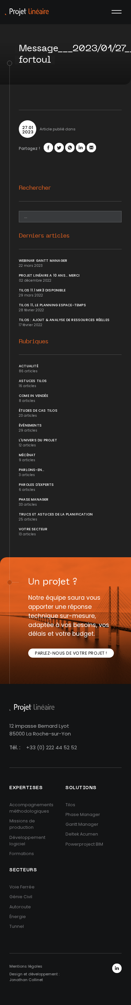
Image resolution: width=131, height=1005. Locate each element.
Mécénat (27, 455)
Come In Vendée (33, 395)
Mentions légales (25, 966)
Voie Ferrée (22, 887)
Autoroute (20, 907)
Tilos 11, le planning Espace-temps (52, 305)
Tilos (70, 805)
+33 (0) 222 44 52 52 (51, 747)
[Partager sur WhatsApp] (70, 147)
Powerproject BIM (84, 844)
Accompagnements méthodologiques (31, 808)
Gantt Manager (82, 824)
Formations (21, 853)
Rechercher (35, 188)
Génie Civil (20, 897)
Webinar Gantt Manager (43, 260)
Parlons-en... (31, 469)
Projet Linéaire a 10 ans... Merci (49, 275)
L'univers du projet (38, 440)
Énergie (17, 916)
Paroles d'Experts (36, 484)
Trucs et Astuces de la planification (56, 514)
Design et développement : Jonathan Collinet (34, 976)
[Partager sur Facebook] (48, 147)
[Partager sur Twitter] (59, 147)
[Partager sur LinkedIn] (80, 147)
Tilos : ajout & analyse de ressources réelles (64, 319)
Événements (30, 425)
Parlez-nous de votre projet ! (71, 653)
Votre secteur (33, 529)
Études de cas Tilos (38, 410)
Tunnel (16, 926)
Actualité (28, 366)
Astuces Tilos (33, 380)
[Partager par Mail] (91, 147)
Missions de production (22, 824)
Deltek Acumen (82, 834)
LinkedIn (117, 968)
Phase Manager (34, 499)
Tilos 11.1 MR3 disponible (42, 290)
